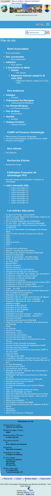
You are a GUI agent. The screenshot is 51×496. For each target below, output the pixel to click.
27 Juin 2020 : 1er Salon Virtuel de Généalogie (25, 223)
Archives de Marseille (15, 255)
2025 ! (8, 240)
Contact (19, 479)
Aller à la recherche (32, 1)
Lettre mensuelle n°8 (19, 203)
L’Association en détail (18, 67)
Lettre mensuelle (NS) (17, 185)
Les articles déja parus (20, 210)
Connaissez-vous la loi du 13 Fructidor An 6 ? (24, 286)
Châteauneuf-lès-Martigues (20, 100)
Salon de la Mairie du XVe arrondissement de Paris (27, 394)
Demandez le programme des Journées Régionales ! (28, 290)
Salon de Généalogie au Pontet (19, 392)
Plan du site (8, 479)
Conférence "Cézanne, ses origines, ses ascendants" (28, 274)
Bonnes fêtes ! (12, 263)
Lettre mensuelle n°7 (19, 201)
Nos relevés (14, 148)
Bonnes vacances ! (14, 265)
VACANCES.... (12, 411)
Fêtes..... (9, 326)
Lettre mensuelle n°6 (19, 198)
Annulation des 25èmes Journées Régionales (24, 253)
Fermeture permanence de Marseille (21, 320)
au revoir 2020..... (13, 261)
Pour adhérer (16, 65)
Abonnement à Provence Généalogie (21, 136)
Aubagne (10, 95)
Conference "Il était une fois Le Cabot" (22, 276)
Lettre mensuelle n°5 (19, 196)
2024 (8, 238)
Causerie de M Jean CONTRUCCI (20, 269)
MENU (40, 24)
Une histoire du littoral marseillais (19, 402)
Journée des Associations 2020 (19, 337)
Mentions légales (31, 479)
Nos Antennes (15, 90)
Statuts (15, 70)
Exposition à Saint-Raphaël (17, 309)
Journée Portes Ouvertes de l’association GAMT (26, 345)
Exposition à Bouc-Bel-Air (16, 305)
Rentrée (9, 387)
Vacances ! (10, 408)
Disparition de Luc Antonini (17, 295)
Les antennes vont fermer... (17, 368)
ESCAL (26, 492)
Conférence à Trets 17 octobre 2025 (21, 284)
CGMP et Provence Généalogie (25, 132)
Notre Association (18, 48)
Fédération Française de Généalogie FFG (21, 174)
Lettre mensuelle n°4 (19, 194)
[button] (48, 24)
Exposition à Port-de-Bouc (16, 307)
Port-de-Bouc (13, 111)
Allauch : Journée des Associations (20, 250)
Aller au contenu (17, 1)
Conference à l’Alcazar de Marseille (20, 278)
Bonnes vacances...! (14, 267)
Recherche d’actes (18, 160)
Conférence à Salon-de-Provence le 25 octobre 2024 (28, 282)
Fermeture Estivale (14, 318)
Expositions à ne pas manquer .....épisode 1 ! (24, 314)
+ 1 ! (8, 246)
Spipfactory (30, 494)
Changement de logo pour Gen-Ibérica (22, 272)
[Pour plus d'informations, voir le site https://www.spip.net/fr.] (30, 491)
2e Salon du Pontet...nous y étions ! (20, 215)
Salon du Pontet (12, 398)
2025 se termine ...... (14, 242)
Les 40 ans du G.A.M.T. (15, 366)
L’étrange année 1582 (15, 356)
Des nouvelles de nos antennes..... (20, 293)
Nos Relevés (11, 153)
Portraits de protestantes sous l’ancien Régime (25, 385)
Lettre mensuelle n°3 (19, 192)
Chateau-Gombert (15, 122)
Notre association (13, 53)
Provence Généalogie (15, 141)
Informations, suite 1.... (15, 333)
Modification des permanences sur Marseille (24, 379)
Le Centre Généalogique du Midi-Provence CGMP (26, 138)
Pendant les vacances (15, 383)
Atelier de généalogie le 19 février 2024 (22, 259)
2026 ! (8, 244)
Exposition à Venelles (14, 312)
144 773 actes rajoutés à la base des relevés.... (25, 234)
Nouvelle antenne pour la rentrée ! (20, 381)
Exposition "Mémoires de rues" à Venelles (23, 299)
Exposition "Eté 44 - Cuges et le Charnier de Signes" (27, 297)
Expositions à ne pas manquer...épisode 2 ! (24, 316)
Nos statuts (21, 73)
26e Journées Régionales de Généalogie (23, 221)
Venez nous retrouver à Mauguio (19, 413)
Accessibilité (5, 1)
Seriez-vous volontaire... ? (16, 400)
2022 (8, 236)
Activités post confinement (16, 248)
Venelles (10, 116)
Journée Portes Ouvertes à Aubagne (21, 343)
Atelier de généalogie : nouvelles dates (22, 257)
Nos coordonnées (15, 57)
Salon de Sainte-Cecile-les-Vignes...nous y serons (26, 396)
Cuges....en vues (13, 288)
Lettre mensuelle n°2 (19, 190)
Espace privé (45, 479)
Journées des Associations (17, 347)
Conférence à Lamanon (16, 280)
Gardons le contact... (14, 331)
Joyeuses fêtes (12, 354)
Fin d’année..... (12, 328)
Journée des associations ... (17, 335)
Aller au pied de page (19, 3)
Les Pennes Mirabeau (17, 106)
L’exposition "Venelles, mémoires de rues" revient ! (27, 358)
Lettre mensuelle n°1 (19, 188)
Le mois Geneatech (14, 364)
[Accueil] (25, 12)
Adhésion (11, 62)
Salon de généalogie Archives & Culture (22, 390)
